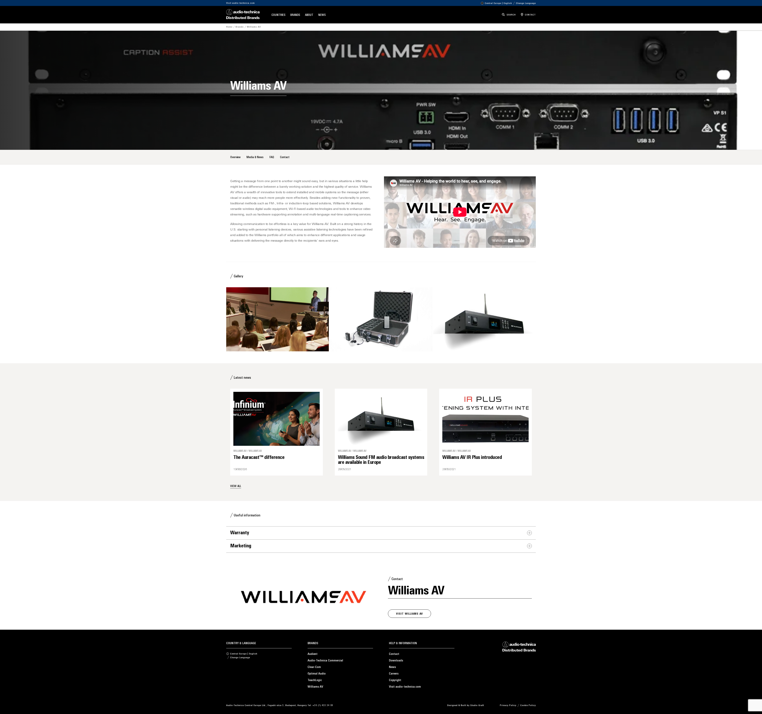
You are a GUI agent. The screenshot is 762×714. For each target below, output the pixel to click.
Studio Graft (477, 705)
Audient (313, 654)
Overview (235, 157)
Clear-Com (314, 667)
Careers (393, 673)
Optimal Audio (317, 673)
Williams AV (315, 686)
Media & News (255, 157)
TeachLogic (315, 680)
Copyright (395, 680)
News (322, 15)
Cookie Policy (528, 705)
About (309, 15)
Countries (278, 15)
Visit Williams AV (409, 613)
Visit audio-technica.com (240, 3)
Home (229, 27)
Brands (295, 15)
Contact (285, 157)
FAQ (271, 157)
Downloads (396, 660)
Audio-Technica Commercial (325, 660)
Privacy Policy (508, 705)
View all (235, 486)
